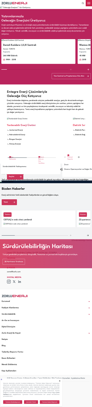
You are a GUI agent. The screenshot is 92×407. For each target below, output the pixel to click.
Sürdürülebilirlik (8, 314)
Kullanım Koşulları (30, 378)
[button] (88, 69)
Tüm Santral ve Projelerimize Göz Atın (69, 76)
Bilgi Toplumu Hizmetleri (61, 378)
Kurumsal (6, 301)
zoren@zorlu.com (14, 272)
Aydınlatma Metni (78, 378)
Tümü (6, 202)
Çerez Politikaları (44, 378)
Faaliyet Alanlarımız (10, 308)
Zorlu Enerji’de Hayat (11, 333)
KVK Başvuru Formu (14, 378)
